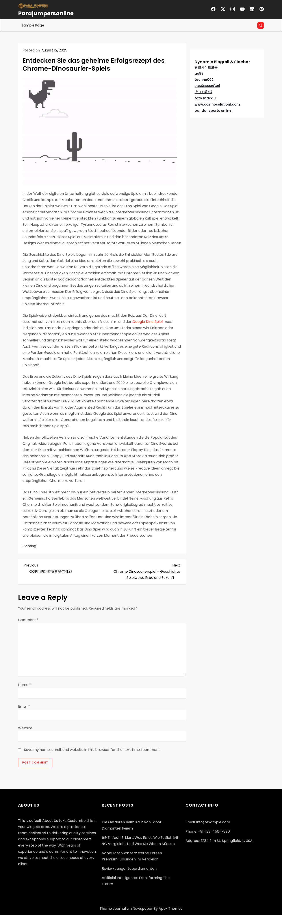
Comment (28, 619)
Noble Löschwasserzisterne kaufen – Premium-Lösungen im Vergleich (133, 856)
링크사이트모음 (206, 67)
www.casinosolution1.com (217, 104)
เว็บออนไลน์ (203, 92)
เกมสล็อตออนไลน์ (207, 85)
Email (24, 706)
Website (25, 728)
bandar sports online (213, 110)
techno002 (204, 79)
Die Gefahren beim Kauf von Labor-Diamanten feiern (132, 825)
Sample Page (32, 25)
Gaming (29, 546)
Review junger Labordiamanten (129, 868)
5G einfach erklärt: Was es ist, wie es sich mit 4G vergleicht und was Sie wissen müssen (140, 840)
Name (24, 684)
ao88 (199, 73)
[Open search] (260, 25)
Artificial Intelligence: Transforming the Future (136, 881)
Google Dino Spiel (147, 321)
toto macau (205, 98)
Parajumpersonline (46, 13)
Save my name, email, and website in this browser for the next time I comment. (92, 749)
